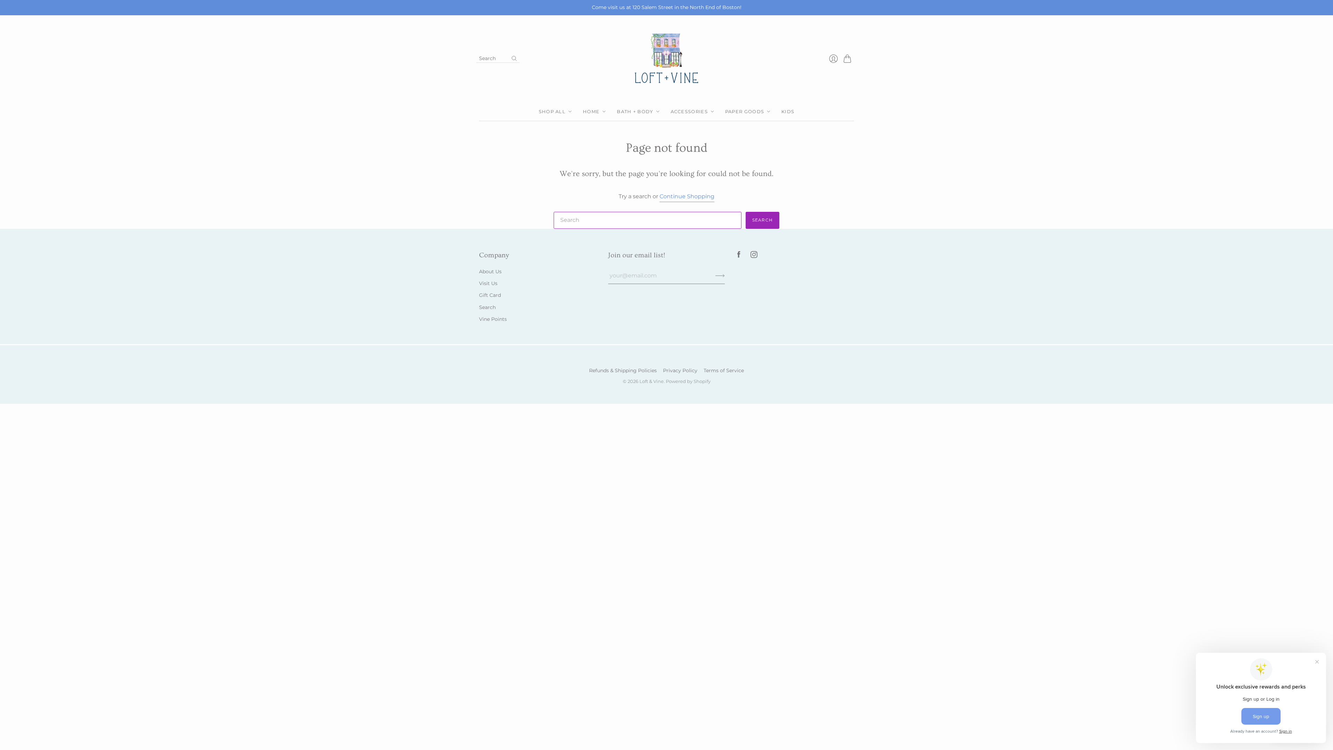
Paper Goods (744, 111)
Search (762, 220)
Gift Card (490, 295)
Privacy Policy (680, 370)
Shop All (552, 111)
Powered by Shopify (688, 381)
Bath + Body (635, 111)
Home (591, 111)
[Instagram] (754, 256)
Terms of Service (724, 370)
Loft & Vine (651, 381)
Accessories (689, 111)
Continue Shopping (687, 196)
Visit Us (488, 283)
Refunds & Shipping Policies (623, 370)
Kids (787, 111)
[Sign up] (720, 276)
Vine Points (493, 319)
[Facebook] (738, 256)
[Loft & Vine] (666, 59)
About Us (490, 271)
